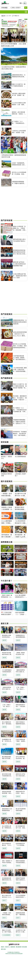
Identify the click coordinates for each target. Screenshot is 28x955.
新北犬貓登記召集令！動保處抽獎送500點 (6, 723)
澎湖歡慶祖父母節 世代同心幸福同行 (6, 741)
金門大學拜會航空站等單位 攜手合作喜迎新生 (21, 758)
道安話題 (5, 442)
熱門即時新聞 (6, 220)
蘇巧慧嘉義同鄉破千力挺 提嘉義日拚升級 (20, 827)
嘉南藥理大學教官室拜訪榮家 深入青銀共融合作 (7, 637)
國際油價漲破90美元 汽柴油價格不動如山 (20, 706)
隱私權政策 (19, 947)
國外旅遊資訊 (6, 481)
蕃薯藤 (5, 3)
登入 (21, 3)
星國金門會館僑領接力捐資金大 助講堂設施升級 (20, 879)
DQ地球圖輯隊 (6, 935)
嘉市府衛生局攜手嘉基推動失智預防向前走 (6, 775)
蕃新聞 (4, 640)
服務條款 (13, 947)
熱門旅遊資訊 (6, 314)
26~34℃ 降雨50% (12, 15)
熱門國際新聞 (6, 378)
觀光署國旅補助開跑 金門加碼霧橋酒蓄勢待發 (7, 758)
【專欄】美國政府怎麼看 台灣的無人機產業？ (20, 654)
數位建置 (24, 947)
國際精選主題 (6, 542)
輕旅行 (4, 900)
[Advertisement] (14, 204)
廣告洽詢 (3, 949)
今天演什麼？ (6, 581)
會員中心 (7, 947)
